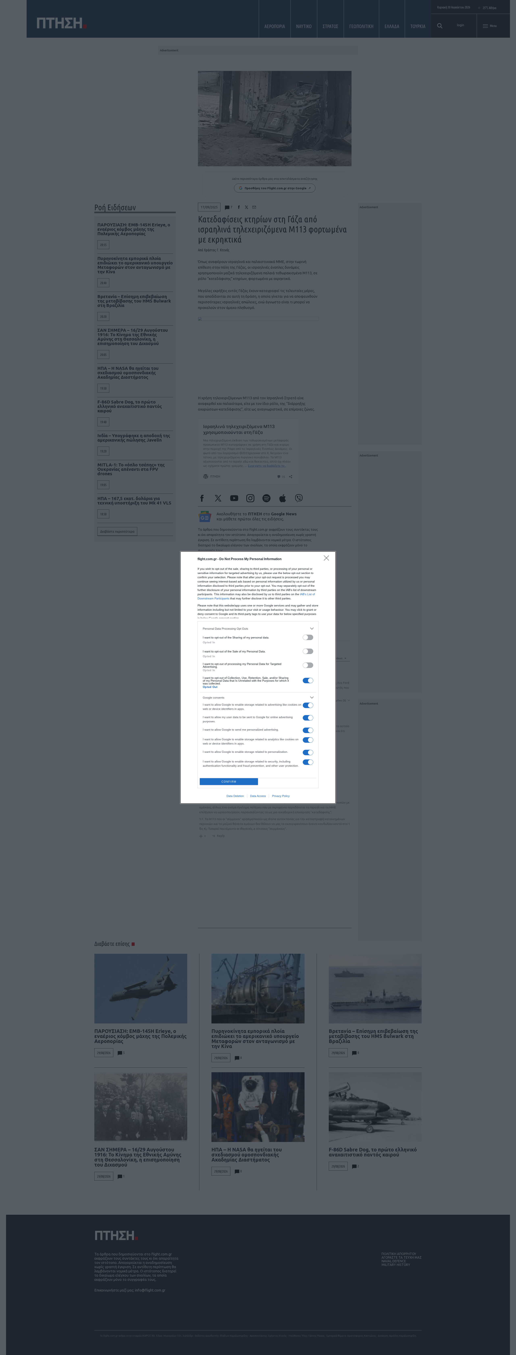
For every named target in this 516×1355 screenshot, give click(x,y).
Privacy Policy (281, 796)
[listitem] (258, 628)
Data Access (258, 796)
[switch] (308, 637)
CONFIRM (229, 781)
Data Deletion (235, 796)
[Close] (328, 559)
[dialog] (258, 677)
